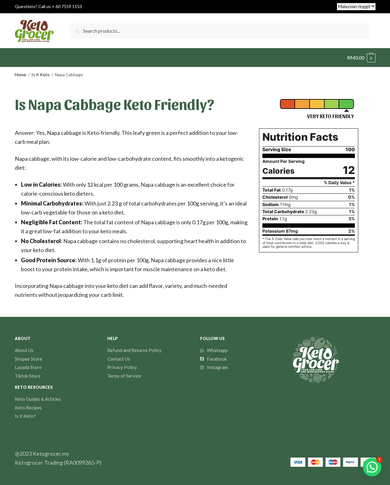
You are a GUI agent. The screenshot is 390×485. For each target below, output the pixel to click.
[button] (372, 467)
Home (20, 74)
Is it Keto (40, 74)
